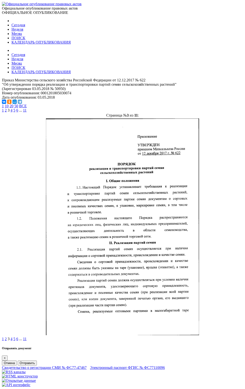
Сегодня (18, 25)
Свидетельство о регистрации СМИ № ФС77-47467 (44, 368)
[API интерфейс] (16, 385)
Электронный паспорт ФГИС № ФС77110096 (127, 368)
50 (16, 106)
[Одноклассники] (9, 102)
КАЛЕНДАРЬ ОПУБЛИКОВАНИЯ (41, 42)
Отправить (27, 363)
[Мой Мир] (14, 102)
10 (7, 106)
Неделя (17, 29)
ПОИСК (18, 38)
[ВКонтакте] (4, 102)
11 (25, 110)
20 (11, 106)
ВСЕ (23, 106)
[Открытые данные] (19, 380)
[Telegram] (20, 102)
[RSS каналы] (14, 372)
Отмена (9, 363)
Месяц (16, 34)
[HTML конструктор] (20, 376)
